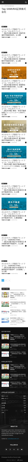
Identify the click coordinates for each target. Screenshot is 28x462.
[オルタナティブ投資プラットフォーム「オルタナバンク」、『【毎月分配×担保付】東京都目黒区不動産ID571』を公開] (14, 126)
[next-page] (9, 280)
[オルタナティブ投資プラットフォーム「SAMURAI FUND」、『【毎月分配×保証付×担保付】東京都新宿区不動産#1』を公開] (14, 229)
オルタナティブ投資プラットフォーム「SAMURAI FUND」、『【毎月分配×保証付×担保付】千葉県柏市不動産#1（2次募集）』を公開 (14, 267)
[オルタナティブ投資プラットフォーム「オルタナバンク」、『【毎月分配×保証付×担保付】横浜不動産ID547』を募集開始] (14, 204)
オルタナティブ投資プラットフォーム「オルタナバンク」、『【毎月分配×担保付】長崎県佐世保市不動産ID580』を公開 (13, 84)
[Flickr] (13, 449)
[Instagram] (17, 449)
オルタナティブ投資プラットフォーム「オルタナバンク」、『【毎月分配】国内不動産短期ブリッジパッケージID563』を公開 (14, 163)
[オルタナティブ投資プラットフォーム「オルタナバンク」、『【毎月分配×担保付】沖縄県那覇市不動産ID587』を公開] (14, 47)
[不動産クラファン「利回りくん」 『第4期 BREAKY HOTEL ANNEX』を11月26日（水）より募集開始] (5, 294)
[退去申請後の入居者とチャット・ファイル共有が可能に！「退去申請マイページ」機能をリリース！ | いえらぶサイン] (5, 320)
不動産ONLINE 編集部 (6, 37)
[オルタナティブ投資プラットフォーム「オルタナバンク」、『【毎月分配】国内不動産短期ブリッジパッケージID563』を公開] (14, 152)
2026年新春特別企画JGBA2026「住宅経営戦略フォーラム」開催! (18, 304)
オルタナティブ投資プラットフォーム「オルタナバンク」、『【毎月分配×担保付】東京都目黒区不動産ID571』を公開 (13, 137)
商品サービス (4, 26)
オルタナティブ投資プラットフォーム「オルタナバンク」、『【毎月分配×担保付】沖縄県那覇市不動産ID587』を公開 (13, 58)
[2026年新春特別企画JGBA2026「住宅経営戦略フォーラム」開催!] (5, 304)
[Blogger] (6, 449)
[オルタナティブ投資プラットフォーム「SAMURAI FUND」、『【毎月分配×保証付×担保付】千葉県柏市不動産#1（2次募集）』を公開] (14, 255)
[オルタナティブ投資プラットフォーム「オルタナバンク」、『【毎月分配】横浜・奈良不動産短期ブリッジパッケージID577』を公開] (14, 98)
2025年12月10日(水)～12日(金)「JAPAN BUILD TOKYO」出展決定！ (18, 312)
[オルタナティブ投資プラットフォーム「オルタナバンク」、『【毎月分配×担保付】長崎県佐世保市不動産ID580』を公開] (14, 73)
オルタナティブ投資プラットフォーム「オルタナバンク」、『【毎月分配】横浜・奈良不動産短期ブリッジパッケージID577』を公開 (14, 110)
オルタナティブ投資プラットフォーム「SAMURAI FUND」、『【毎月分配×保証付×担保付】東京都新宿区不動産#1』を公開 (14, 241)
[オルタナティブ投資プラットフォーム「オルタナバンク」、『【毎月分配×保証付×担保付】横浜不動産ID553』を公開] (14, 178)
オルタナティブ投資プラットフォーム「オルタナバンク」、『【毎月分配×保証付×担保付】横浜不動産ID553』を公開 (14, 189)
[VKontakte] (21, 449)
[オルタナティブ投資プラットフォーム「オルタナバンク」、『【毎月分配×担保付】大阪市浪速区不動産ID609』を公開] (14, 21)
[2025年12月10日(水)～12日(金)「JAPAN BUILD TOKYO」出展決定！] (5, 312)
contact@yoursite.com (13, 438)
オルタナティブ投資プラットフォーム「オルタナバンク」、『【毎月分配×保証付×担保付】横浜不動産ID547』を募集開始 (14, 215)
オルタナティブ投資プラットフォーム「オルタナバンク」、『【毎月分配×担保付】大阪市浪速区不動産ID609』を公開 (13, 32)
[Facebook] (10, 449)
